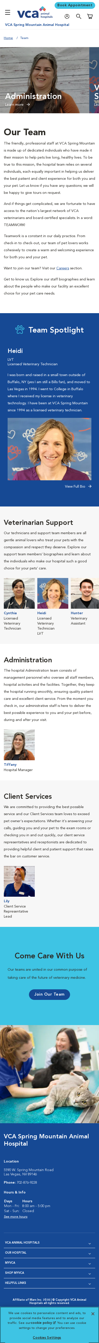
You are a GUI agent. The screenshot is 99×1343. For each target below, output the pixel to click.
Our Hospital (15, 1253)
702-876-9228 (27, 1182)
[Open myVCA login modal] (68, 16)
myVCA (10, 1263)
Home (8, 38)
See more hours (15, 1216)
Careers (62, 268)
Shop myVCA (14, 1273)
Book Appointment (74, 5)
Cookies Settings (47, 1337)
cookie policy (43, 1323)
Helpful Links (15, 1283)
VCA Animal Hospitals (22, 1243)
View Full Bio (75, 486)
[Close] (92, 1313)
